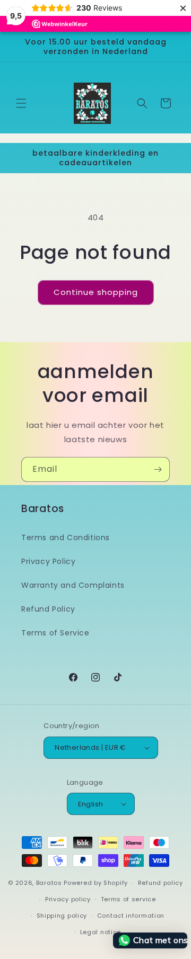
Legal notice (100, 932)
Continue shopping (96, 292)
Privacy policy (68, 899)
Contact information (130, 915)
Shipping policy (62, 915)
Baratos (49, 883)
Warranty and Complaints (73, 585)
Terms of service (128, 899)
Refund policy (160, 883)
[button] (21, 103)
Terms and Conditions (65, 537)
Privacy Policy (48, 561)
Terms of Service (55, 633)
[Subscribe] (157, 469)
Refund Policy (48, 609)
